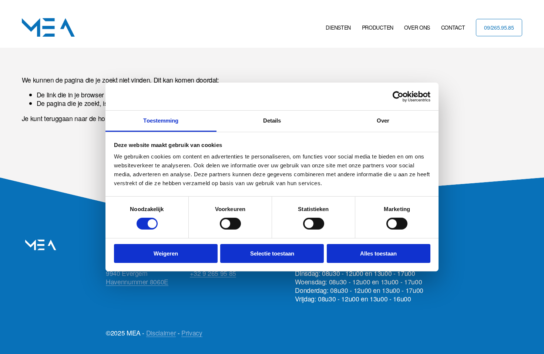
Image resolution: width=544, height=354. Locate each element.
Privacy (191, 332)
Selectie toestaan (272, 253)
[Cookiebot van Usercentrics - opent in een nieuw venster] (398, 96)
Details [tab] (272, 120)
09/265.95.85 (499, 27)
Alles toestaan (378, 253)
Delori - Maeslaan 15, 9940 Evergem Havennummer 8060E (137, 273)
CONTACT (453, 27)
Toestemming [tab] (160, 120)
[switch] (230, 224)
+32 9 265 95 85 (213, 273)
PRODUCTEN (377, 27)
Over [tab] (383, 120)
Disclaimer (161, 332)
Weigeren (166, 253)
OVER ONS (417, 27)
